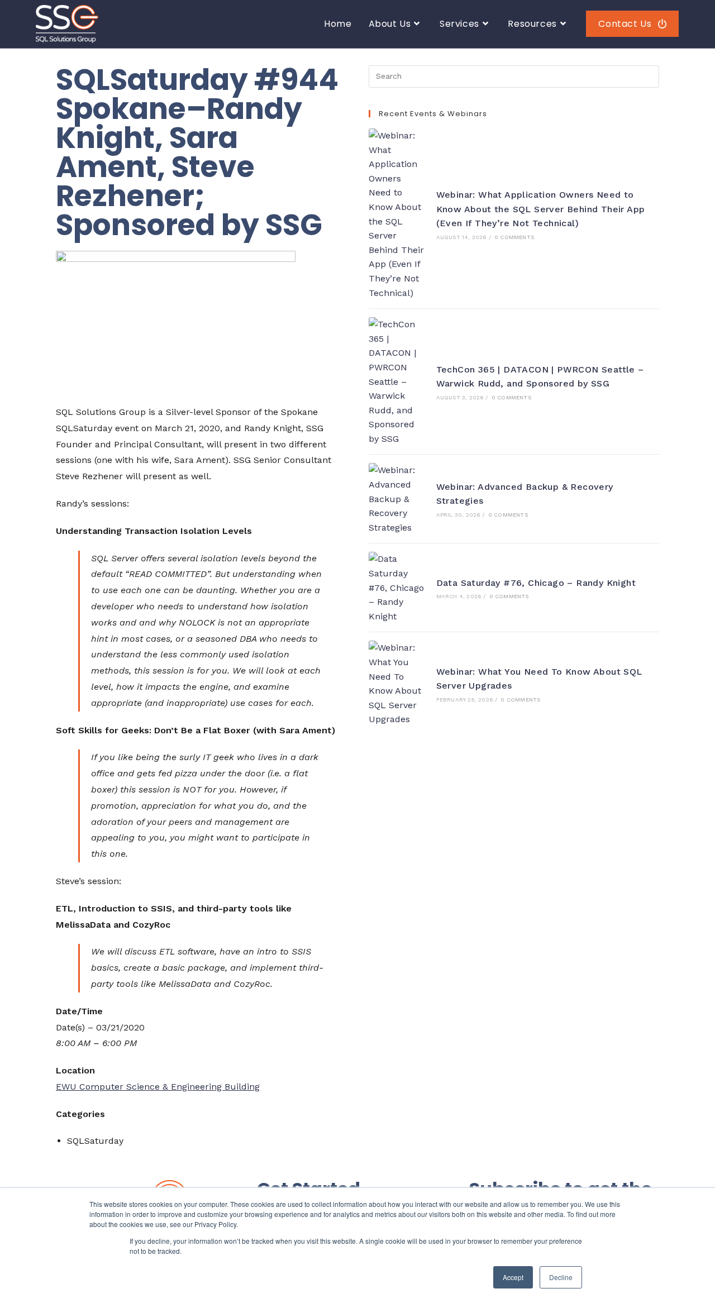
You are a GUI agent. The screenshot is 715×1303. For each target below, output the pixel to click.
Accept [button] (513, 1277)
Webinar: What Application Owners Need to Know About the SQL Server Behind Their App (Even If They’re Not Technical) (540, 208)
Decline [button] (561, 1277)
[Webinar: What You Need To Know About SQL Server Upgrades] (397, 684)
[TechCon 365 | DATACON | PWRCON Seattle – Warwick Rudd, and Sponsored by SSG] (397, 381)
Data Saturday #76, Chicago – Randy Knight (536, 582)
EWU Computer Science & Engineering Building (158, 1086)
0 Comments (514, 237)
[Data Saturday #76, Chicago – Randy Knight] (397, 587)
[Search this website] (514, 75)
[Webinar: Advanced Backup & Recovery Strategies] (397, 498)
